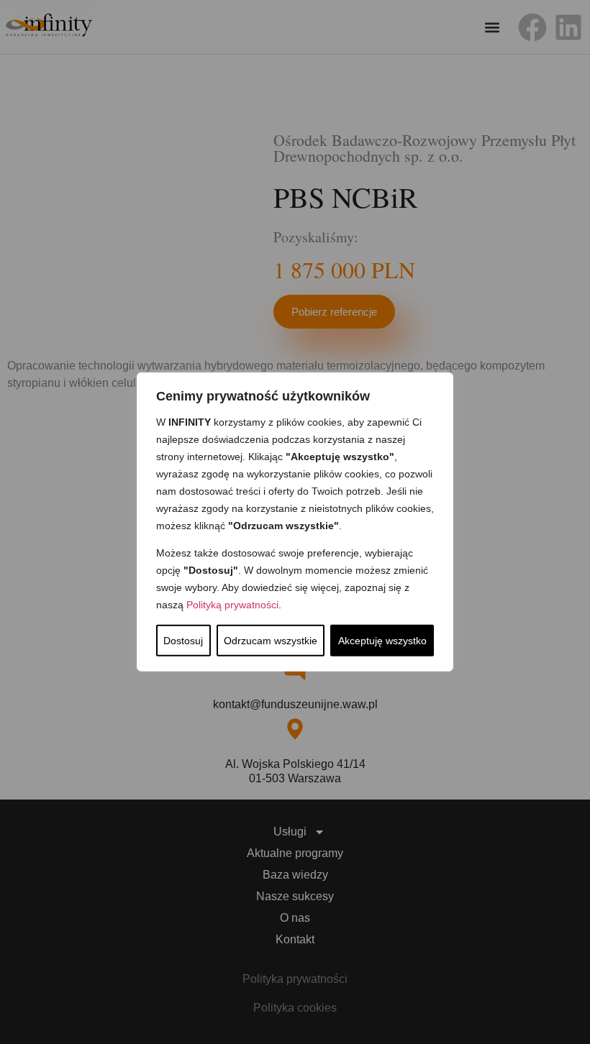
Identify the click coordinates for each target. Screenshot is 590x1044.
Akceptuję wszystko (382, 640)
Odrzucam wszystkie (270, 640)
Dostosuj (183, 640)
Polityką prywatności (232, 604)
